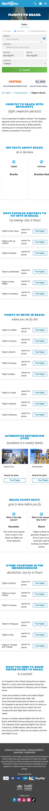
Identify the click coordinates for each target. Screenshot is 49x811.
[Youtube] (24, 799)
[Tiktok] (33, 799)
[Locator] (44, 38)
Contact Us (9, 750)
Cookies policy (29, 752)
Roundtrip (20, 31)
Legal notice (18, 752)
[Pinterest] (29, 799)
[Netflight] (10, 3)
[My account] (40, 3)
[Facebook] (14, 799)
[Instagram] (19, 799)
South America (21, 93)
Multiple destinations (38, 31)
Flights (7, 93)
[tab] (24, 24)
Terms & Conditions (35, 750)
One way (7, 31)
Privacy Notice (21, 750)
